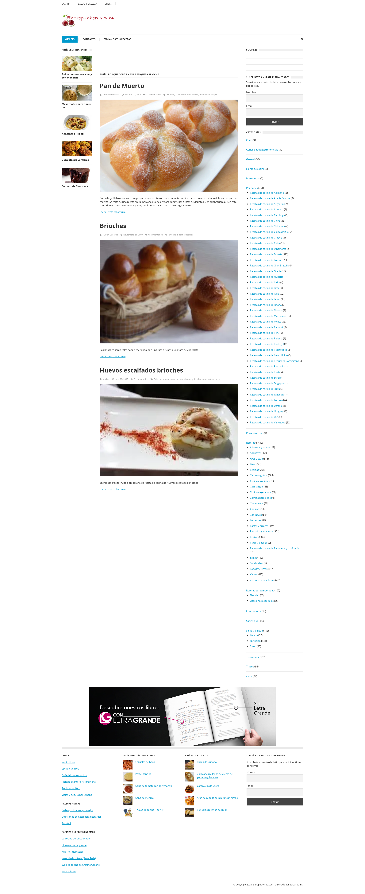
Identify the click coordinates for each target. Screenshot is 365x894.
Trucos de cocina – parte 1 (150, 810)
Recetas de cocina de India (265, 282)
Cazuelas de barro (145, 762)
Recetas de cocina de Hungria (266, 276)
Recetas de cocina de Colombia (267, 226)
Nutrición (255, 641)
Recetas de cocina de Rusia (265, 372)
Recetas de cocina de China (265, 220)
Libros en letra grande (74, 845)
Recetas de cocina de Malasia (266, 310)
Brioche (170, 94)
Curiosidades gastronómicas (262, 149)
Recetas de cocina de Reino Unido (269, 355)
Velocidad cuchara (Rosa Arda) (79, 858)
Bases (253, 464)
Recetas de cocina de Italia (264, 293)
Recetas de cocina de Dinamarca (268, 248)
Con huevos (256, 503)
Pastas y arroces (259, 526)
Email (249, 106)
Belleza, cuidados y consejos (77, 810)
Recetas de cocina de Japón (265, 299)
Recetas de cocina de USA (264, 417)
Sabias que (252, 621)
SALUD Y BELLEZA (87, 3)
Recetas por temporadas (260, 590)
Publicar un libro (71, 788)
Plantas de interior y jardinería (79, 781)
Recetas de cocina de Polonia (266, 338)
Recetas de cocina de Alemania (267, 192)
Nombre (251, 92)
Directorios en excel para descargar (81, 816)
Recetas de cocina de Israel (265, 288)
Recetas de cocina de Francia (266, 260)
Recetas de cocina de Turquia (266, 400)
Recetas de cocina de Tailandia (267, 394)
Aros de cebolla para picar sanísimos (217, 798)
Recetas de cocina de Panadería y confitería (274, 548)
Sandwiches (256, 563)
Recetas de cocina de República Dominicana (274, 361)
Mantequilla (191, 379)
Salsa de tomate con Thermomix (153, 786)
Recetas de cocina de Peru (264, 332)
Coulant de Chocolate (75, 186)
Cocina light (256, 486)
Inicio (71, 39)
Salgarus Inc (296, 884)
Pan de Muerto (122, 86)
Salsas (253, 557)
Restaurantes (253, 611)
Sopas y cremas (258, 569)
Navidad (254, 595)
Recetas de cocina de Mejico (265, 321)
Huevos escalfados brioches (141, 370)
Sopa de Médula (144, 798)
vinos (249, 676)
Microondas (253, 178)
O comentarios (154, 94)
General (250, 159)
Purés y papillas (258, 542)
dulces (195, 94)
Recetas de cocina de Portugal (267, 344)
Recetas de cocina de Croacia (266, 237)
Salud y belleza (254, 630)
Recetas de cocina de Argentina (267, 204)
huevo (166, 379)
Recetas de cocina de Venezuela (268, 422)
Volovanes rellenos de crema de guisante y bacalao (215, 775)
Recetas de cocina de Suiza (265, 389)
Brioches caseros (185, 234)
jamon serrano (177, 379)
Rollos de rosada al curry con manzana (77, 76)
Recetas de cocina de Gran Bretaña (269, 265)
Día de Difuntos (183, 94)
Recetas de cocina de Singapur (267, 383)
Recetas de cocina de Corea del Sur (269, 232)
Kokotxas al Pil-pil (73, 133)
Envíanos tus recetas (117, 39)
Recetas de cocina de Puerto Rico (268, 349)
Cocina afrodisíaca (260, 481)
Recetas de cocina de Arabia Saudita (270, 198)
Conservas (256, 514)
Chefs (249, 140)
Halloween (204, 94)
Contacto (89, 39)
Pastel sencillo (143, 774)
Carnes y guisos (258, 475)
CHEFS (108, 3)
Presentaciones (254, 433)
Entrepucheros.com (262, 884)
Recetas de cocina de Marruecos (268, 316)
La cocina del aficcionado (76, 838)
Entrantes (255, 520)
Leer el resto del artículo (112, 212)
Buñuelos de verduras (75, 160)
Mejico (214, 94)
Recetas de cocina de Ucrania (266, 405)
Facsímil (66, 823)
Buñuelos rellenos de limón (212, 810)
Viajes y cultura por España (77, 795)
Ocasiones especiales (262, 600)
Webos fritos (69, 871)
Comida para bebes (261, 497)
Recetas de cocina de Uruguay (267, 411)
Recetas (250, 442)
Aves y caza (256, 458)
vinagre (217, 379)
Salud (253, 646)
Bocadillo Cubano (207, 762)
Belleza (254, 635)
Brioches (113, 226)
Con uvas (255, 509)
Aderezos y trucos (260, 447)
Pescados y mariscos (261, 531)
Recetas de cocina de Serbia (265, 377)
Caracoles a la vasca (208, 786)
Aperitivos (255, 453)
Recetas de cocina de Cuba (265, 243)
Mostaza (202, 379)
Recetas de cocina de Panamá (266, 327)
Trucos (250, 666)
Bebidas (254, 470)
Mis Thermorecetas (72, 851)
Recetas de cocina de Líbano (266, 305)
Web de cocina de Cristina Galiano (81, 864)
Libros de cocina (255, 168)
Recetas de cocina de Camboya (267, 215)
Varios (253, 574)
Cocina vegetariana (260, 492)
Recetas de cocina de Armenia (266, 209)
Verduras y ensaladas (262, 580)
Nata (210, 379)
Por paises (252, 188)
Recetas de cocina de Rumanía (267, 366)
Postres (254, 537)
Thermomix (252, 657)
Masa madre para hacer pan (76, 105)
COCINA (66, 3)
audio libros (68, 762)
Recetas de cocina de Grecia (265, 271)
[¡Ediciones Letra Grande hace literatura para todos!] (182, 745)
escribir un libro (70, 768)
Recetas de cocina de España (266, 254)
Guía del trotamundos (74, 775)
